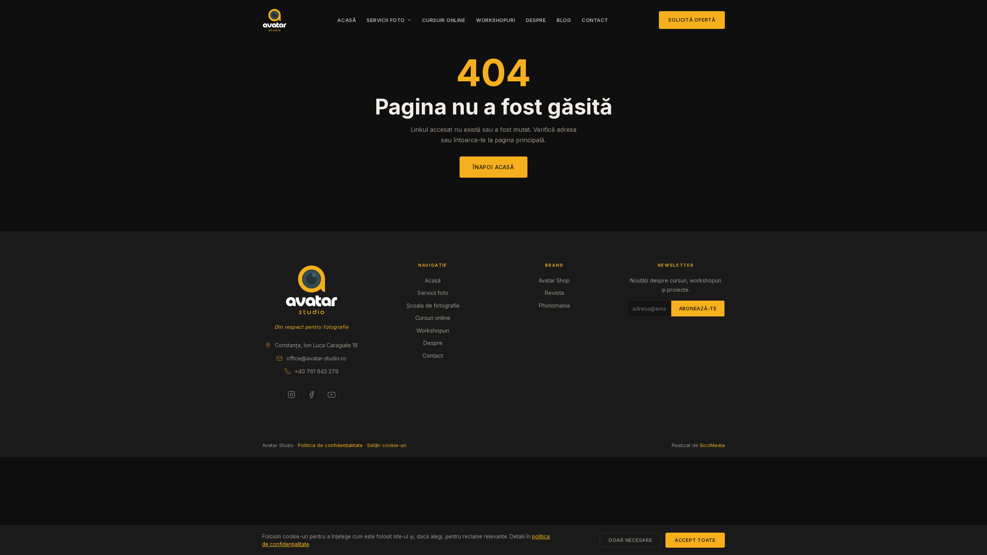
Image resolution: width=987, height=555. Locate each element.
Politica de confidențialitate (330, 445)
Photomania (554, 305)
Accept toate (695, 540)
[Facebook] (311, 394)
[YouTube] (331, 394)
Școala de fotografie (433, 305)
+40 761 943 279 (317, 371)
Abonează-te (698, 308)
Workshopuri (495, 20)
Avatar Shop (554, 280)
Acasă (346, 20)
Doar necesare (630, 540)
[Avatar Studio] (312, 290)
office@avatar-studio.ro (316, 358)
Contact (595, 20)
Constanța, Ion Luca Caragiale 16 (316, 345)
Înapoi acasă (493, 167)
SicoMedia (712, 445)
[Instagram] (291, 394)
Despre (536, 20)
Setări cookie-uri (386, 445)
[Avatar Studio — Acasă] (274, 20)
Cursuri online (443, 20)
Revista (554, 292)
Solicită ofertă (692, 20)
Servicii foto (386, 20)
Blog (564, 20)
